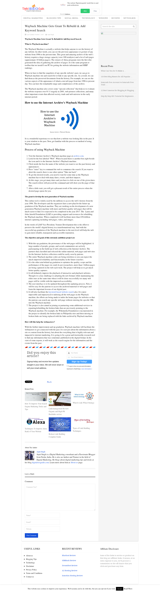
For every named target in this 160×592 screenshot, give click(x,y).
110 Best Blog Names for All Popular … (116, 77)
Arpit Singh (50, 34)
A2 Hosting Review (69, 571)
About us (74, 462)
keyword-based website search (61, 291)
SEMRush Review (69, 560)
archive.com (78, 156)
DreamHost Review (69, 565)
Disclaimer (30, 566)
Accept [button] (119, 589)
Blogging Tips (54, 18)
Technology (88, 18)
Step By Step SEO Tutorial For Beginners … (118, 96)
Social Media (71, 18)
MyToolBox (129, 18)
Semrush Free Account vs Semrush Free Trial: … (117, 83)
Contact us (30, 576)
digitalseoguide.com (40, 462)
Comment (29, 481)
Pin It (49, 382)
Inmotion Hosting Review (72, 576)
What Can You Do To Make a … (113, 71)
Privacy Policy (31, 569)
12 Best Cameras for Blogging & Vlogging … (118, 90)
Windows (103, 18)
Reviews (116, 18)
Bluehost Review (69, 555)
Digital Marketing (33, 18)
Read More (128, 588)
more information (86, 369)
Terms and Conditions (34, 573)
